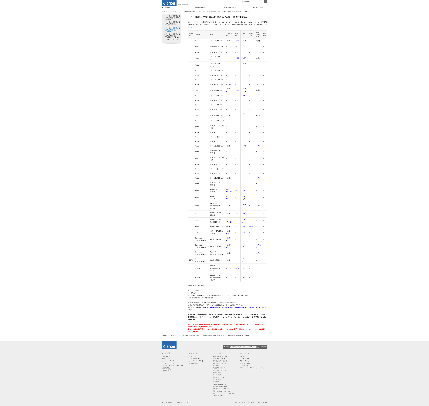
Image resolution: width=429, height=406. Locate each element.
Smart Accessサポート (219, 363)
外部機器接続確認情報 (187, 11)
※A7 (244, 246)
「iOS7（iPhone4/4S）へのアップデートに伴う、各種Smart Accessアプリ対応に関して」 (232, 307)
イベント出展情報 (245, 363)
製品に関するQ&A (218, 358)
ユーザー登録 (217, 375)
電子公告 (187, 402)
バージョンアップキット (169, 363)
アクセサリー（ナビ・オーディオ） (172, 365)
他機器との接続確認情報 (220, 361)
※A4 (244, 146)
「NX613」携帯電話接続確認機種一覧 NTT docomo (172, 17)
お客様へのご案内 (218, 396)
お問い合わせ (244, 365)
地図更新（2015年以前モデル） (222, 391)
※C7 (244, 41)
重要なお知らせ (244, 361)
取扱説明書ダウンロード (220, 368)
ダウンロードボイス (195, 361)
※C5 (228, 41)
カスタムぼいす (194, 363)
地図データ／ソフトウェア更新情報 (223, 393)
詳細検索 (263, 346)
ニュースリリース (245, 358)
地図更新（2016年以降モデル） (222, 389)
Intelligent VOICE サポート (221, 384)
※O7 (237, 214)
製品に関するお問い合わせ (221, 356)
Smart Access (166, 356)
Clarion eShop (193, 358)
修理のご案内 (217, 372)
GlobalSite (246, 1)
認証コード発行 (217, 377)
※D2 (251, 226)
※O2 (237, 46)
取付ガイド (192, 356)
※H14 (229, 84)
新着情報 (242, 356)
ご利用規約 (178, 402)
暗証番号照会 (217, 382)
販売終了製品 (166, 368)
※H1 (228, 206)
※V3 (258, 84)
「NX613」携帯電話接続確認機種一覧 (207, 11)
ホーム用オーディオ (168, 361)
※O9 (237, 41)
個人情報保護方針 (167, 402)
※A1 (244, 96)
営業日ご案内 (217, 379)
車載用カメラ (166, 358)
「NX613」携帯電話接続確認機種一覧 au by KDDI (172, 23)
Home (164, 11)
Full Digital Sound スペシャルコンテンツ (252, 368)
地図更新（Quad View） (220, 386)
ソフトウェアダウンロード (221, 370)
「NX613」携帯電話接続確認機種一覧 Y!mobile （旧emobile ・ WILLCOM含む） (172, 36)
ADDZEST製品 (166, 370)
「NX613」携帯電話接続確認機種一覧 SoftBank (172, 29)
